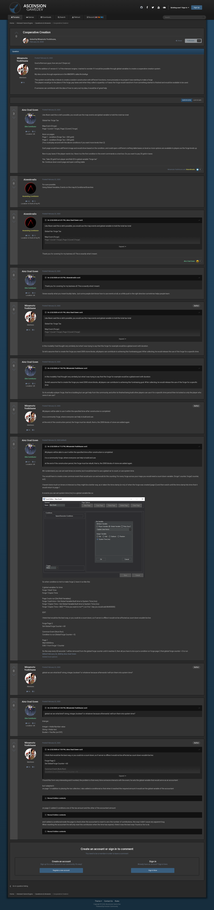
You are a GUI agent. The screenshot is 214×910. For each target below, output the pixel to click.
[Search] (203, 17)
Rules (117, 901)
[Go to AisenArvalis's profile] (30, 188)
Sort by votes (186, 100)
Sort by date (197, 100)
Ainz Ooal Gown (30, 110)
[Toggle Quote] (46, 220)
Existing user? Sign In (179, 8)
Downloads (46, 17)
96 (24, 82)
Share (179, 41)
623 (28, 131)
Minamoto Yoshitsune (47, 39)
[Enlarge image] (93, 537)
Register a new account (61, 870)
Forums (16, 17)
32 (34, 131)
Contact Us (108, 901)
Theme (98, 901)
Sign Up (197, 7)
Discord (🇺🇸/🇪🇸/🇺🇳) (95, 17)
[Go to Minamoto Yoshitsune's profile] (25, 40)
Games (31, 17)
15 (34, 201)
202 (28, 201)
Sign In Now (152, 870)
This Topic (193, 17)
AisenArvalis (30, 179)
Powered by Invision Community (107, 906)
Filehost (77, 17)
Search (62, 17)
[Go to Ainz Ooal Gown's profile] (30, 118)
